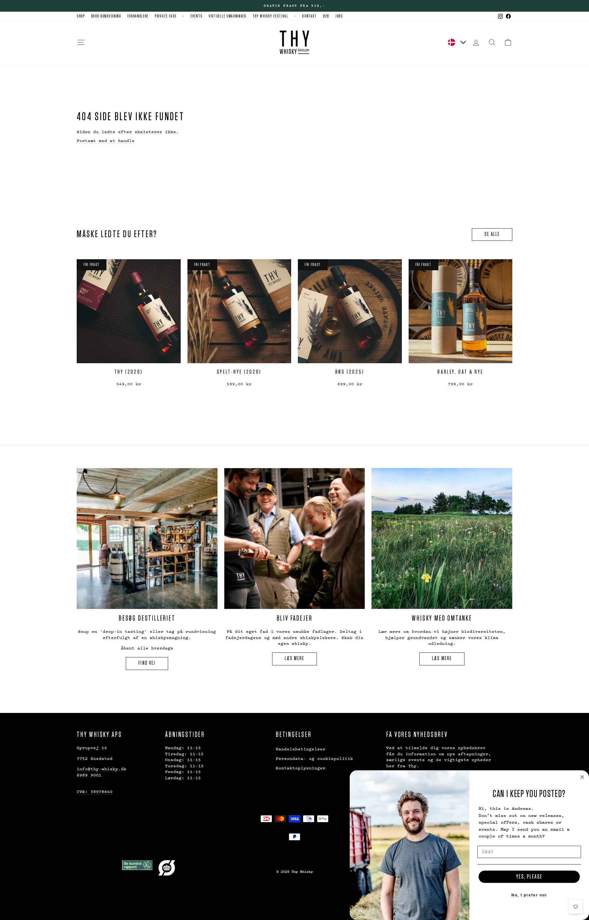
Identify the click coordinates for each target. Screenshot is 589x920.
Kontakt (309, 16)
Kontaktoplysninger (300, 768)
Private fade (165, 16)
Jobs (339, 16)
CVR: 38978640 (95, 791)
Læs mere (295, 658)
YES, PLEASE (529, 877)
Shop (81, 16)
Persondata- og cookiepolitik (314, 758)
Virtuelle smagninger (227, 16)
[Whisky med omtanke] (441, 538)
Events (196, 16)
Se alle (492, 234)
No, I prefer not (529, 895)
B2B (326, 16)
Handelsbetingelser (300, 749)
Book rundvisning (106, 16)
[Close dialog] (582, 777)
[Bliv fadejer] (294, 538)
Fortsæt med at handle (106, 140)
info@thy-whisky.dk (101, 769)
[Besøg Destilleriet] (147, 538)
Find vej (147, 663)
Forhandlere (137, 16)
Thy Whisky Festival (270, 16)
